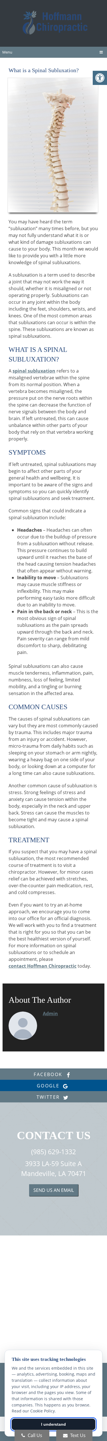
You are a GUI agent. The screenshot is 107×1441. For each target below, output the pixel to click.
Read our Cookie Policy (33, 1411)
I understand (53, 1424)
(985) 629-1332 (53, 1151)
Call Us (34, 1435)
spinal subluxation (34, 371)
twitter (49, 1097)
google (49, 1086)
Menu (7, 52)
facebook (49, 1074)
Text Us (77, 1435)
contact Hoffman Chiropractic (42, 966)
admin (50, 1013)
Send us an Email (53, 1190)
